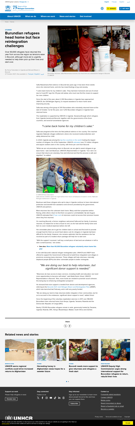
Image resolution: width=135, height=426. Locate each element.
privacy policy (6, 423)
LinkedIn (59, 398)
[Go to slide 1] (67, 382)
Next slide (128, 350)
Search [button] (96, 8)
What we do (30, 16)
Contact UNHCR (106, 397)
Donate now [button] (11, 399)
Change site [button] (23, 2)
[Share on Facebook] (69, 326)
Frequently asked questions (111, 394)
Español (122, 2)
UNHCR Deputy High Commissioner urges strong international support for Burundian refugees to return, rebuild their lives (114, 371)
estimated (76, 142)
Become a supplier (107, 409)
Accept (128, 423)
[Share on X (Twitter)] (65, 326)
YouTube (51, 398)
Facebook (42, 398)
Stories (12, 22)
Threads (63, 398)
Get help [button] (125, 8)
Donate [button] (113, 8)
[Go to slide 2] (69, 382)
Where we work (48, 16)
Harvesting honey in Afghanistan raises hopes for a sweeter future (51, 369)
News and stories (67, 16)
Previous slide (7, 350)
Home (6, 22)
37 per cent (57, 215)
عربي (128, 2)
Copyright (127, 417)
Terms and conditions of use (114, 417)
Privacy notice (99, 417)
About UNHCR (14, 16)
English (107, 2)
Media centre (105, 400)
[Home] (18, 8)
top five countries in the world (71, 140)
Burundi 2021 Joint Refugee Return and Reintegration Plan (68, 287)
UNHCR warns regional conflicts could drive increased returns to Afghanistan (19, 369)
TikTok (55, 398)
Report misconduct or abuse (111, 403)
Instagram (46, 398)
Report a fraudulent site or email (112, 406)
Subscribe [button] (74, 403)
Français (114, 2)
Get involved (85, 16)
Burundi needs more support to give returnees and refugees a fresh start (83, 369)
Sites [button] (102, 8)
